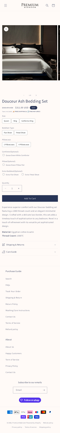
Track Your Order (13, 291)
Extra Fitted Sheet (32, 174)
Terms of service (31, 427)
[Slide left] (24, 95)
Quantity (5, 183)
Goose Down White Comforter (17, 155)
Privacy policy (17, 427)
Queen (6, 121)
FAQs (8, 285)
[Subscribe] (44, 390)
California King (27, 121)
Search (9, 278)
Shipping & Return (14, 297)
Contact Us (10, 316)
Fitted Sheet (21, 132)
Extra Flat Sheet (12, 174)
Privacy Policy (12, 366)
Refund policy (12, 329)
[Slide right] (36, 95)
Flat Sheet (8, 132)
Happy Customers (14, 353)
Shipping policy (45, 427)
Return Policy (12, 304)
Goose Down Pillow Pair (15, 165)
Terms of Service (13, 323)
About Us (10, 347)
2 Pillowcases (9, 144)
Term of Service (12, 359)
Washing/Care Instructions (18, 310)
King (15, 121)
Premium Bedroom (19, 423)
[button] (6, 5)
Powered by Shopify (33, 423)
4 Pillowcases (24, 144)
